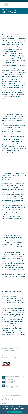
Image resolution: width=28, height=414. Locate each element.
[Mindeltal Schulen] (11, 5)
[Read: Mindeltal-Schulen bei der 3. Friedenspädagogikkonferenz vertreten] (3, 385)
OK (8, 411)
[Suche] (20, 5)
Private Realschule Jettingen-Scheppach (12, 10)
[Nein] (26, 409)
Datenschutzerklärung (16, 411)
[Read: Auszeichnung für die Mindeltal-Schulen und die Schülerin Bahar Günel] (3, 377)
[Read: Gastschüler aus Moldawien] (3, 382)
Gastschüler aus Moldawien (10, 381)
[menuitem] (20, 5)
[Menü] (24, 5)
